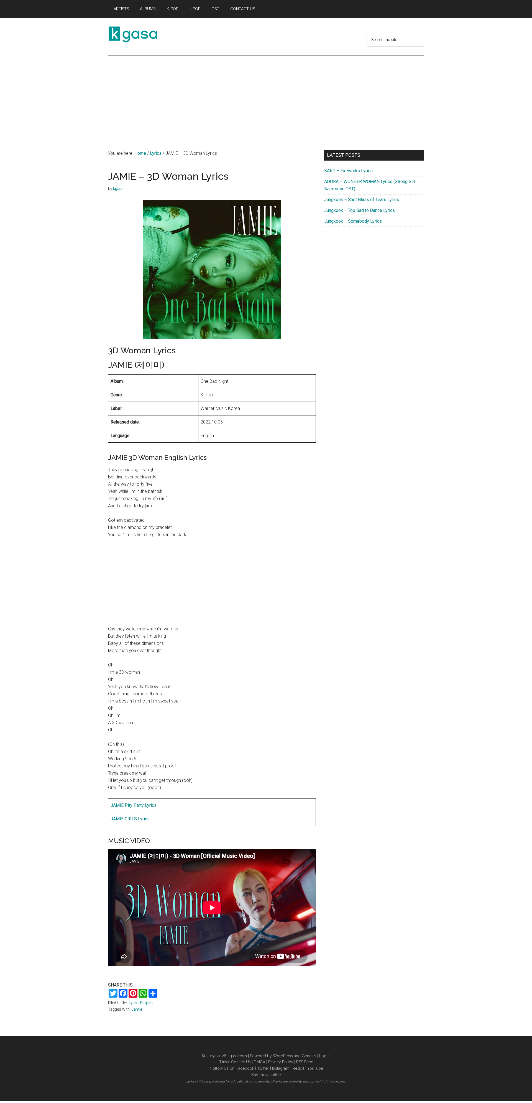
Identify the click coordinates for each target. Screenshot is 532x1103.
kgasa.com (237, 1056)
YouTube (315, 1068)
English (146, 1003)
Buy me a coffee (266, 1074)
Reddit (298, 1068)
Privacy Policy (280, 1062)
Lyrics (134, 1003)
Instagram (281, 1068)
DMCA (259, 1062)
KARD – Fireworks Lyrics (348, 170)
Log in (325, 1056)
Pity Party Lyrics (141, 805)
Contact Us (241, 1062)
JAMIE (118, 805)
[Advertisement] (266, 97)
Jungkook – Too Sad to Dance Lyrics (359, 210)
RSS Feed (304, 1062)
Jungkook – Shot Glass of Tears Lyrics (361, 199)
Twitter (263, 1068)
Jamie (136, 1009)
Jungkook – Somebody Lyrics (353, 221)
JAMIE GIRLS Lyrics (130, 818)
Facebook (245, 1068)
